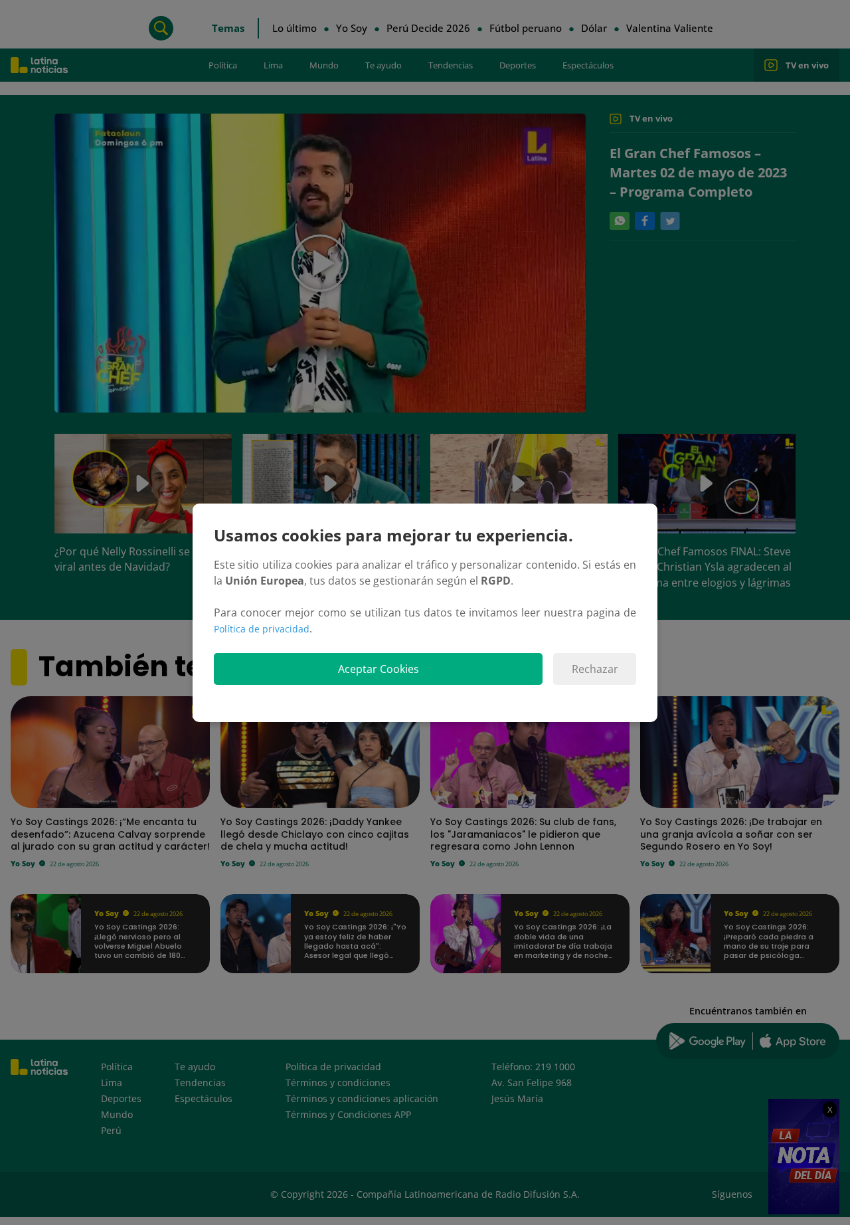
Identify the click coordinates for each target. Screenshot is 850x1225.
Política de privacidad (261, 628)
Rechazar (595, 669)
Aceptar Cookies (378, 669)
